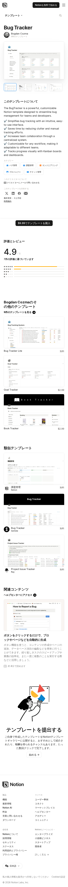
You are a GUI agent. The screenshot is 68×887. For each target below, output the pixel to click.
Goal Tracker (11, 389)
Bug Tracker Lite (13, 350)
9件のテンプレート (19, 36)
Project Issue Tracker (23, 569)
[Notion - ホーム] (5, 5)
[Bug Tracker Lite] (34, 332)
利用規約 (8, 201)
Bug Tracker (18, 528)
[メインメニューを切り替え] (63, 5)
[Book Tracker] (34, 410)
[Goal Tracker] (34, 371)
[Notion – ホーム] (34, 784)
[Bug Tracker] (34, 509)
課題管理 (16, 487)
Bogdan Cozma (19, 33)
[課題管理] (34, 468)
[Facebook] (19, 193)
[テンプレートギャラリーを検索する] (60, 15)
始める (34, 754)
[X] (6, 193)
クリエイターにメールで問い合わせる (23, 182)
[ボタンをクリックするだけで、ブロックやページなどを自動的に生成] (34, 615)
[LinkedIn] (13, 193)
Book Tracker (11, 428)
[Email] (26, 193)
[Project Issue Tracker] (34, 550)
